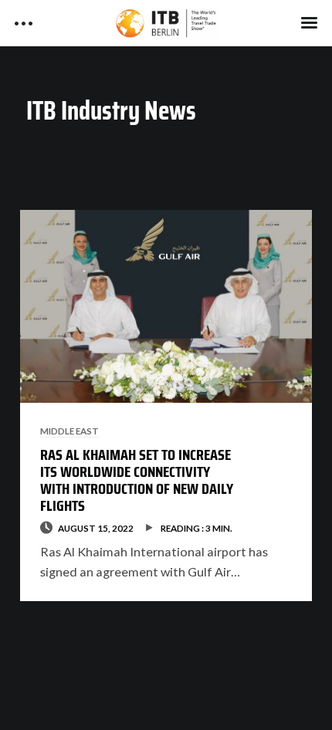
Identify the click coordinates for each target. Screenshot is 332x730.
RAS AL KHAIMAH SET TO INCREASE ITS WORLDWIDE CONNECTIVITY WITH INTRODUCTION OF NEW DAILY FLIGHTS (136, 480)
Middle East (69, 430)
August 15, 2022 (96, 527)
